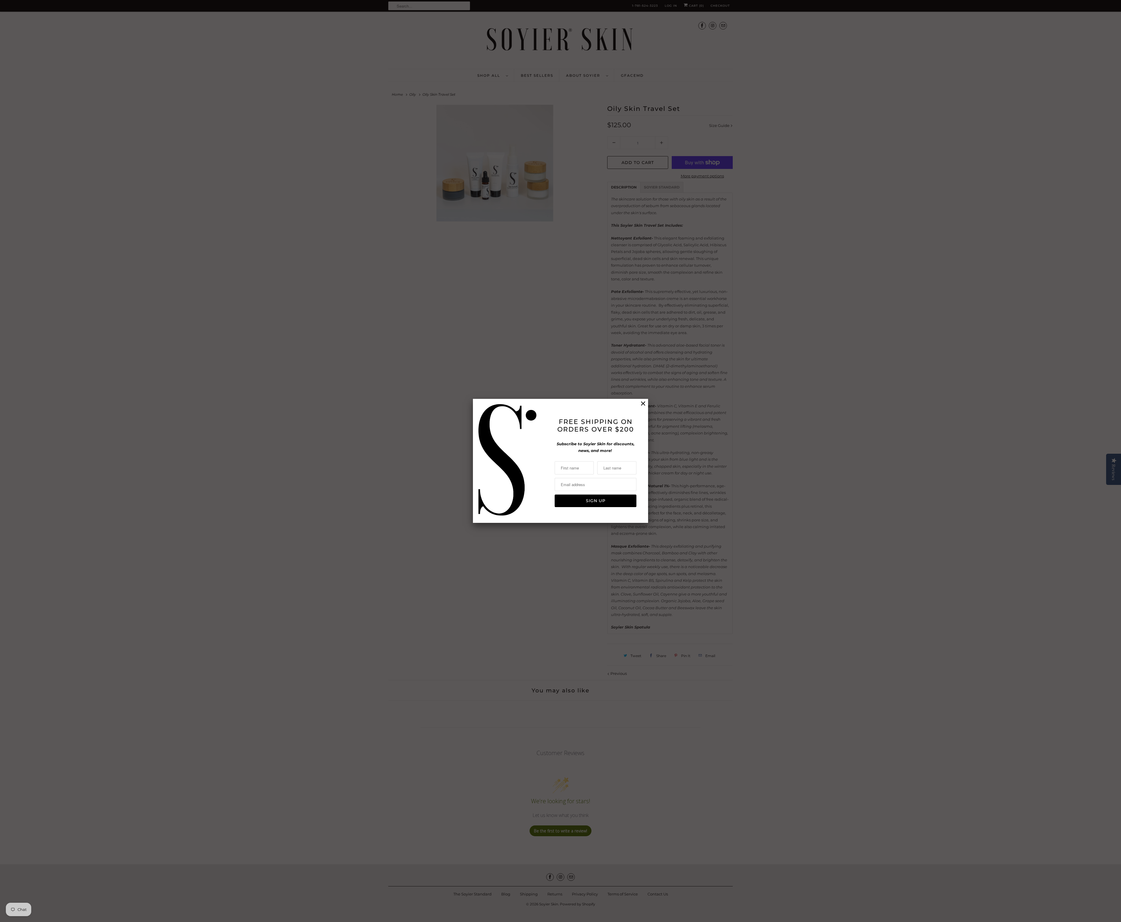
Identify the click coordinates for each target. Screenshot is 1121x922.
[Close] (643, 403)
